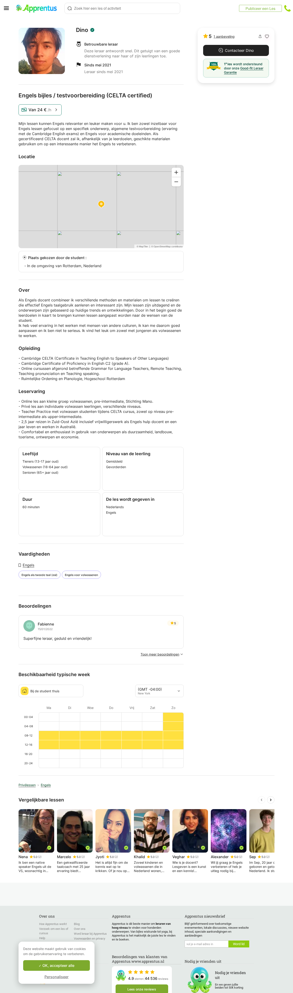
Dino (82, 30)
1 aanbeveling (224, 36)
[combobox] (122, 8)
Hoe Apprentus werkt (53, 924)
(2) (39, 857)
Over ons (79, 929)
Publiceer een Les (260, 8)
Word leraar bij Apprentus (90, 933)
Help (42, 938)
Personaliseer (56, 976)
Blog (77, 924)
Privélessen (27, 785)
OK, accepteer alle (57, 965)
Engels (28, 565)
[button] (267, 36)
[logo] (38, 8)
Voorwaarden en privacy (89, 938)
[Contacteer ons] (287, 8)
